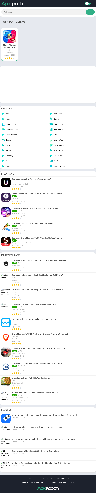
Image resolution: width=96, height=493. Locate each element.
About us (25, 482)
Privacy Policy (41, 482)
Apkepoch (65, 478)
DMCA (32, 482)
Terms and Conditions (66, 482)
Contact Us (52, 482)
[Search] (90, 12)
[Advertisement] (48, 84)
